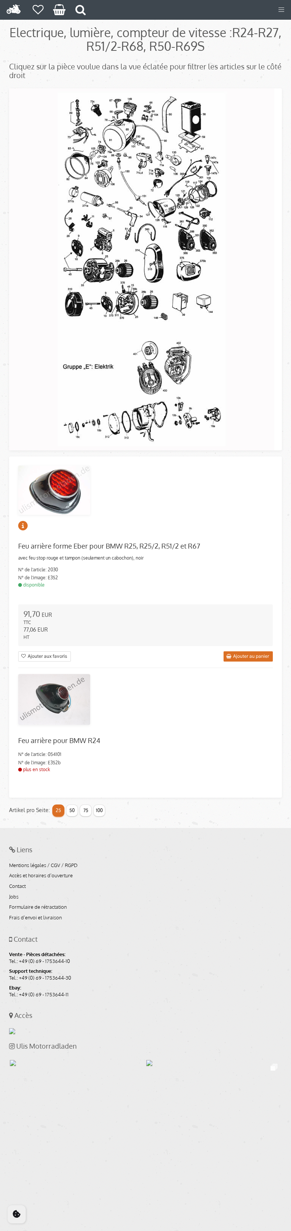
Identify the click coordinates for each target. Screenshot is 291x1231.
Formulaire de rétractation (38, 907)
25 (58, 810)
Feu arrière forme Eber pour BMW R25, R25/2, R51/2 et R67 (109, 546)
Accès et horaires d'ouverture (41, 875)
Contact (17, 886)
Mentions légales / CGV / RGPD (43, 865)
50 (72, 810)
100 (99, 810)
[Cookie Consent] (17, 1214)
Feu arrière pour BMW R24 (59, 740)
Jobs (14, 897)
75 (85, 810)
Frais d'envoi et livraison (35, 918)
